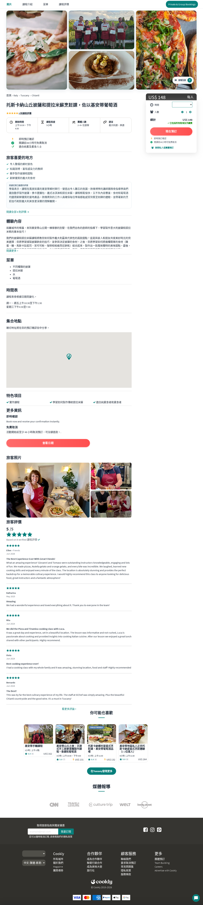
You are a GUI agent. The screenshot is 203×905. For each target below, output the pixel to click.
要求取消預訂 (128, 862)
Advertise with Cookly (166, 870)
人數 (157, 112)
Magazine (58, 866)
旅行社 (91, 870)
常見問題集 (127, 866)
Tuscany (24, 95)
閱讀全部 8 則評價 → (17, 211)
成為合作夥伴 (94, 859)
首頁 (8, 95)
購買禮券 (58, 870)
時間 (157, 105)
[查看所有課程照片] (37, 50)
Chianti (35, 95)
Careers (158, 866)
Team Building (162, 862)
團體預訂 (160, 859)
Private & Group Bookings (182, 4)
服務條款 (126, 874)
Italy (15, 95)
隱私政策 (67, 836)
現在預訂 (171, 131)
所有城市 (58, 859)
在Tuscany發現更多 (101, 771)
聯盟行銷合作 (94, 862)
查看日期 (48, 443)
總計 (153, 120)
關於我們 (58, 862)
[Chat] (196, 898)
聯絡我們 (126, 859)
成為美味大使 (94, 866)
